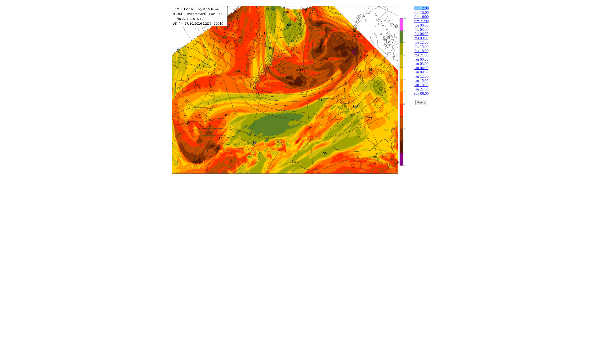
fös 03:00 (421, 29)
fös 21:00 (421, 55)
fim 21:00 (421, 21)
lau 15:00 (421, 81)
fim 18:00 (421, 17)
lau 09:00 (421, 72)
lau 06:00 (421, 68)
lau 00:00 (421, 59)
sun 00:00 (421, 93)
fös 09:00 (421, 38)
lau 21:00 (421, 89)
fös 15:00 (421, 47)
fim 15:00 (421, 12)
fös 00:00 (421, 25)
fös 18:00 (421, 51)
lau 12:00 (421, 76)
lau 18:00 (421, 85)
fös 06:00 (421, 34)
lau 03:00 (421, 64)
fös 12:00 (421, 42)
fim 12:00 (421, 8)
